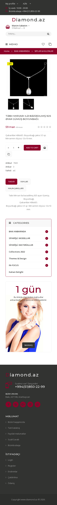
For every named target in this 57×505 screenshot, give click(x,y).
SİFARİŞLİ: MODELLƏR (19, 238)
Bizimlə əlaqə (14, 445)
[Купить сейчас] (44, 148)
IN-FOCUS (14, 265)
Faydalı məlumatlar (17, 433)
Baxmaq (28, 345)
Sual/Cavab (13, 439)
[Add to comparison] (9, 154)
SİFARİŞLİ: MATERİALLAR (21, 245)
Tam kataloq (14, 427)
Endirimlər (12, 471)
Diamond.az (28, 20)
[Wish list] (43, 44)
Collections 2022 (17, 251)
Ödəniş (11, 483)
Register (12, 465)
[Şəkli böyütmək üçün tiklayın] (28, 77)
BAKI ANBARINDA (17, 231)
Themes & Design (17, 258)
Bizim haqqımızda (16, 422)
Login (10, 459)
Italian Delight (16, 272)
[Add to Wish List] (45, 63)
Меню (13, 44)
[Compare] (50, 44)
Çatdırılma (13, 477)
